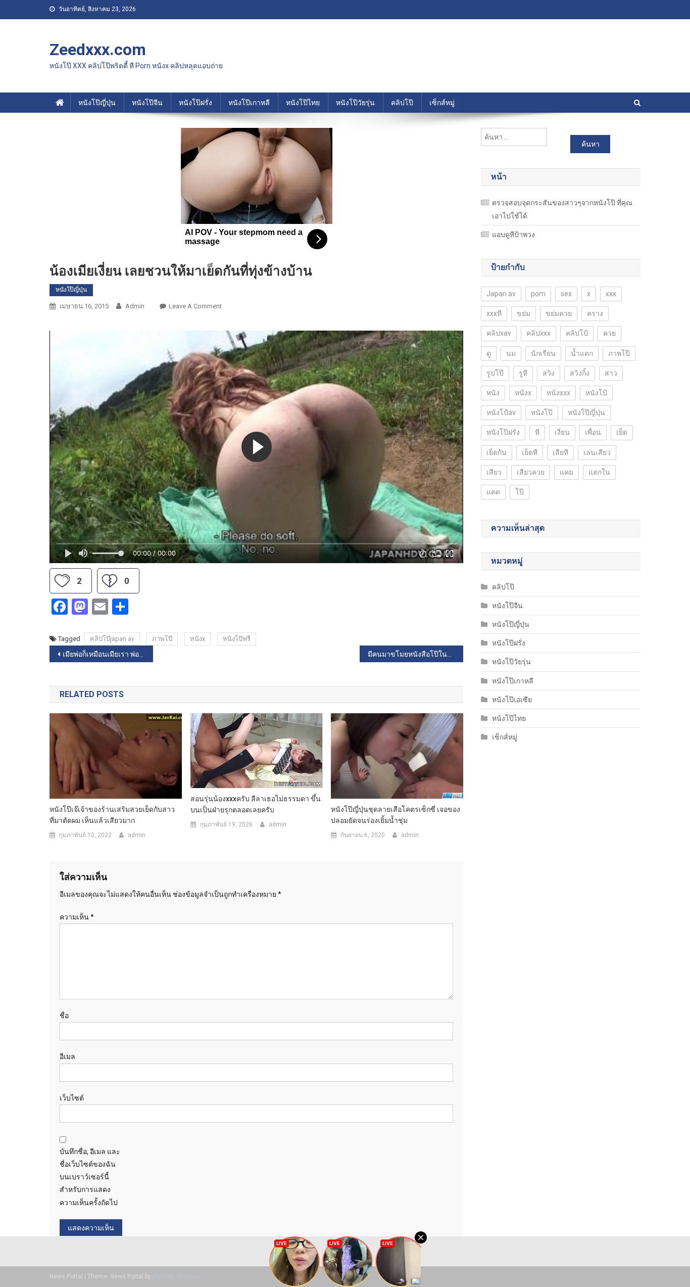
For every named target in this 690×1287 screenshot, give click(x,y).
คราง (595, 313)
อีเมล (67, 1056)
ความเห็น (77, 917)
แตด (493, 492)
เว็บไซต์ (72, 1098)
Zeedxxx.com (98, 49)
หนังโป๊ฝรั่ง (195, 103)
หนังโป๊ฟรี (237, 638)
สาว (611, 373)
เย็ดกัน (496, 452)
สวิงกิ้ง (579, 373)
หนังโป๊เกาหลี (249, 103)
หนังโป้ (596, 393)
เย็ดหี (529, 452)
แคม (566, 472)
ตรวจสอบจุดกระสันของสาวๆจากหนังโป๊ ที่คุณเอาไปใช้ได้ (562, 209)
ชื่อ (64, 1016)
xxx (611, 294)
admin (134, 306)
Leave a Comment (195, 306)
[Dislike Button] (109, 580)
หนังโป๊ (542, 412)
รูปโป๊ (495, 373)
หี (537, 432)
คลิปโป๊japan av (112, 638)
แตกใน (599, 472)
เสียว (494, 472)
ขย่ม (523, 313)
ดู (488, 353)
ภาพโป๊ (162, 638)
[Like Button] (62, 580)
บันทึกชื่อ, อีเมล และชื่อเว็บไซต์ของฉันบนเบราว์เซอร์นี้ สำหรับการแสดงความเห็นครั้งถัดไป (90, 1177)
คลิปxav (498, 333)
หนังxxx (558, 393)
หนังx (197, 638)
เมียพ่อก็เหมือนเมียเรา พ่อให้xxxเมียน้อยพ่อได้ (108, 654)
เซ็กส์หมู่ (442, 103)
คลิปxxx (538, 333)
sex (566, 294)
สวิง (549, 373)
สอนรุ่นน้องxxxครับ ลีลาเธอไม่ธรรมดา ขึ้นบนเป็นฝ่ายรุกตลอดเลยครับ (255, 804)
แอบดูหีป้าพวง (513, 235)
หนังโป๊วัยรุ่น (355, 103)
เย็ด (621, 432)
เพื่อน (593, 432)
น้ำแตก (582, 353)
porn (538, 294)
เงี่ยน (562, 432)
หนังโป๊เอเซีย (512, 700)
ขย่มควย (559, 313)
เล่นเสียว (597, 452)
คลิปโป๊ (402, 103)
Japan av (501, 294)
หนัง (493, 393)
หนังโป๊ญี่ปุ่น (97, 103)
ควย (609, 333)
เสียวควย (531, 472)
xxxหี (494, 313)
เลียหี (560, 452)
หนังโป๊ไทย (303, 103)
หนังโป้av (501, 412)
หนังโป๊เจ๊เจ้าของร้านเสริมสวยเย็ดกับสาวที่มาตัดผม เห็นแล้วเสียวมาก (112, 814)
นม (511, 353)
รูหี (523, 373)
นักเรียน (543, 353)
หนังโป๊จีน (147, 103)
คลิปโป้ (577, 333)
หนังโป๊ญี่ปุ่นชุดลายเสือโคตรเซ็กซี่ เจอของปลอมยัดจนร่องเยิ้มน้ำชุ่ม (395, 814)
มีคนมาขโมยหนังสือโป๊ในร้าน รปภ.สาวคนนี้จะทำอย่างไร (415, 654)
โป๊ (519, 492)
